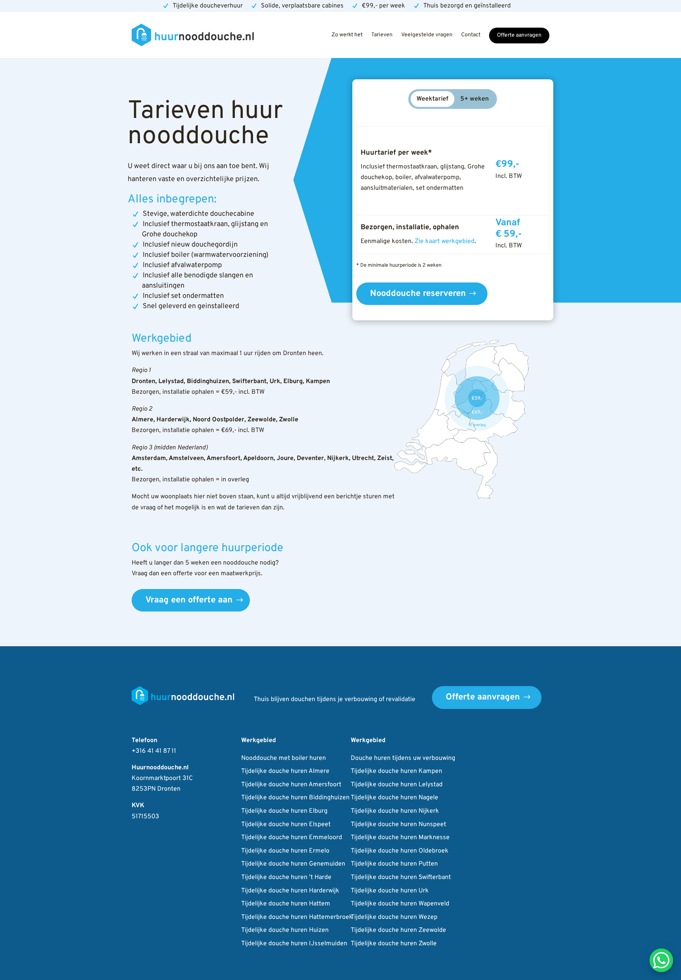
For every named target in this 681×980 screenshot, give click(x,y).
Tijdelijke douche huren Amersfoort (291, 785)
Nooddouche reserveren (418, 293)
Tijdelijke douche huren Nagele (394, 798)
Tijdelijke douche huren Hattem (285, 904)
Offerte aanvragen (519, 35)
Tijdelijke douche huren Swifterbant (401, 877)
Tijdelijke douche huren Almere (285, 771)
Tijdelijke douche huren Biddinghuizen (295, 798)
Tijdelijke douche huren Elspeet (286, 825)
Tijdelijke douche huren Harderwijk (290, 891)
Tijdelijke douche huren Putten (394, 864)
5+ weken (474, 99)
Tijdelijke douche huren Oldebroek (399, 851)
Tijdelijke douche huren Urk (390, 891)
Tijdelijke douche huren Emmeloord (291, 838)
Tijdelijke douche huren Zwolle (394, 944)
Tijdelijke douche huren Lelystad (397, 785)
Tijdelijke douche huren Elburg (284, 811)
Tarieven (382, 35)
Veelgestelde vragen (426, 35)
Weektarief (432, 99)
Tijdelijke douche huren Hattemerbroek (297, 917)
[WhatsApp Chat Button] (661, 960)
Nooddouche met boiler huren (283, 758)
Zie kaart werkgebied (444, 241)
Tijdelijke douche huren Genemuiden (293, 864)
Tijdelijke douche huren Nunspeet (398, 825)
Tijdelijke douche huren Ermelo (285, 851)
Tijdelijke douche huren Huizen (285, 930)
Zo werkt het (347, 35)
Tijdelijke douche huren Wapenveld (400, 904)
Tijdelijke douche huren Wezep (394, 917)
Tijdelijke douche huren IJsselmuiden (294, 944)
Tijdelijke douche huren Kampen (396, 771)
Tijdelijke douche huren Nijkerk (395, 811)
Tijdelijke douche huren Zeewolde (398, 930)
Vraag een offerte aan (189, 600)
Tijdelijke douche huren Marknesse (400, 838)
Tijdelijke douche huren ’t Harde (286, 877)
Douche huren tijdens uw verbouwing (403, 758)
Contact (470, 35)
